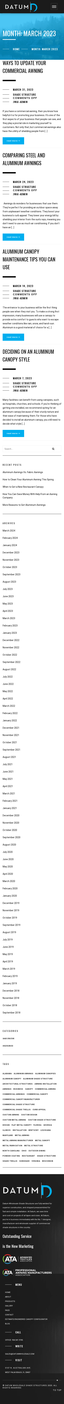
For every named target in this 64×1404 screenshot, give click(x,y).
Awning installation (46, 1084)
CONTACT (9, 1315)
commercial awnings (14, 1094)
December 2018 (11, 990)
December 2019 (11, 903)
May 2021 (8, 779)
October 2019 (10, 917)
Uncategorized (8, 1045)
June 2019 (8, 947)
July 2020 (8, 852)
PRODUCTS (10, 1301)
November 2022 (11, 647)
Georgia (47, 1125)
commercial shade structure (19, 1104)
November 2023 (11, 560)
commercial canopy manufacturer (21, 1099)
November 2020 (11, 822)
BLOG (7, 1324)
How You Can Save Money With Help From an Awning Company (30, 496)
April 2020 (8, 874)
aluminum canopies (45, 1074)
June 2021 (8, 771)
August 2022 (9, 669)
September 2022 (11, 662)
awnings (7, 1089)
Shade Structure (24, 94)
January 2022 (10, 720)
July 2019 (8, 939)
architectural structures (18, 1084)
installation (20, 1130)
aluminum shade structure (38, 1079)
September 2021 (11, 749)
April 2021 (8, 786)
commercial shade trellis (17, 1110)
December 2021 (11, 727)
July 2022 (8, 676)
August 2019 (9, 932)
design (6, 1125)
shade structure (46, 1156)
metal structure (33, 1146)
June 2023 (8, 596)
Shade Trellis (10, 1161)
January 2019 (10, 983)
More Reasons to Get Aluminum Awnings (24, 505)
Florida (37, 1125)
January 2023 (10, 633)
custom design (29, 1115)
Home (16, 49)
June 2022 (8, 684)
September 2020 (11, 837)
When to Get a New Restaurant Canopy (23, 486)
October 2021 (10, 742)
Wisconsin (47, 1161)
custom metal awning (14, 1120)
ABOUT (8, 1297)
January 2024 (10, 545)
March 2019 (9, 968)
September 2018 (11, 1012)
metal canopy (42, 1140)
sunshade (24, 1161)
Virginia (36, 1161)
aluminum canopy (12, 1079)
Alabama (7, 1074)
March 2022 (9, 706)
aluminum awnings (23, 1074)
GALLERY (9, 1306)
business (18, 1089)
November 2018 (11, 998)
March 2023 (9, 618)
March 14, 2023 (23, 286)
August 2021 (9, 757)
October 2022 (10, 654)
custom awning (11, 1115)
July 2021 (8, 764)
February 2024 (10, 538)
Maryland (8, 1135)
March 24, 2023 (23, 182)
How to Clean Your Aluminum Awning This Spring (28, 479)
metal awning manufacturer (18, 1140)
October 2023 (10, 567)
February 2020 (10, 888)
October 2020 (10, 830)
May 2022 (8, 691)
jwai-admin (20, 102)
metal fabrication (12, 1146)
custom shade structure (42, 1120)
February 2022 (10, 713)
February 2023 (10, 625)
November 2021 (11, 735)
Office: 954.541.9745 (14, 1340)
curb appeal (39, 1110)
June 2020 (8, 859)
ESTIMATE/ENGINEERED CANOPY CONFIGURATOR (26, 1319)
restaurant (28, 1156)
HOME (7, 1292)
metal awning (22, 1135)
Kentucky (34, 1130)
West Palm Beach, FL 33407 (17, 1372)
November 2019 (11, 910)
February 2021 (10, 801)
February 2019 (10, 976)
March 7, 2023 (22, 378)
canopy (29, 1089)
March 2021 (9, 793)
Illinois (7, 1130)
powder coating (11, 1156)
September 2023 (11, 574)
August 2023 (9, 581)
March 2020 (9, 881)
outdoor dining (37, 1151)
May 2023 (8, 603)
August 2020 (9, 844)
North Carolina (11, 1151)
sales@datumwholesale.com (19, 1354)
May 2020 (8, 866)
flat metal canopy (22, 1125)
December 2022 (11, 640)
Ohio (24, 1151)
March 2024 (9, 530)
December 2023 (11, 552)
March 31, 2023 (23, 89)
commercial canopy (37, 1094)
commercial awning (45, 1089)
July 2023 (8, 589)
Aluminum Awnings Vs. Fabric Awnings (23, 472)
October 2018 (10, 1005)
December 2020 (11, 815)
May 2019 (8, 954)
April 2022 (8, 698)
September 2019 (11, 925)
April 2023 (8, 611)
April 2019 (8, 961)
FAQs (7, 1310)
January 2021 (10, 808)
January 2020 (10, 895)
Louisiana (46, 1130)
